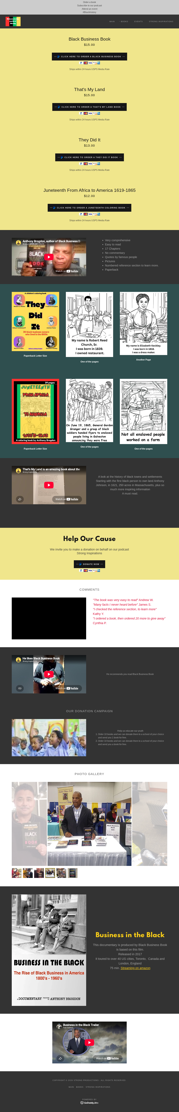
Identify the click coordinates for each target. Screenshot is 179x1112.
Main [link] (112, 22)
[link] (13, 21)
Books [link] (124, 22)
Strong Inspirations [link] (161, 22)
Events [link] (138, 22)
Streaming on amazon (135, 968)
